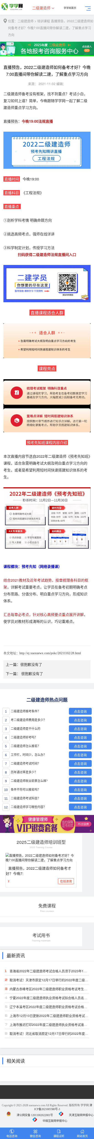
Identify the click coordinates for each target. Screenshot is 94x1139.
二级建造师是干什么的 (25, 728)
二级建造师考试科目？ (25, 798)
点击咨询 (80, 711)
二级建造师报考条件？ (25, 711)
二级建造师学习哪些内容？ (28, 807)
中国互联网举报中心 (55, 1121)
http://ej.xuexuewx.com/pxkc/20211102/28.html (50, 653)
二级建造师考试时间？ (25, 763)
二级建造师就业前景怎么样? (29, 780)
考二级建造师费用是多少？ (28, 720)
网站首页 (82, 1136)
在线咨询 (66, 881)
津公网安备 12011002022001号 (35, 1115)
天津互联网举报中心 (81, 1115)
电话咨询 (11, 1136)
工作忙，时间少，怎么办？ (28, 754)
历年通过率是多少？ (24, 772)
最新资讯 (16, 955)
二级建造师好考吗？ (24, 737)
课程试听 (58, 1136)
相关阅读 (16, 1060)
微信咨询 (35, 1136)
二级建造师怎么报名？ (25, 746)
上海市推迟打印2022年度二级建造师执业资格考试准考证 (50, 1024)
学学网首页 (70, 8)
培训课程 (43, 21)
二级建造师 (41, 8)
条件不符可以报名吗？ (25, 789)
